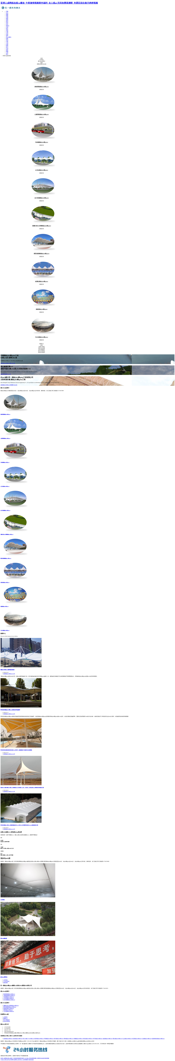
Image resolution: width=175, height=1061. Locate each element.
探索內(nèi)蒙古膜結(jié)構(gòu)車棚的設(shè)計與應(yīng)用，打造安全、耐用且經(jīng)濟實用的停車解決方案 (22, 787)
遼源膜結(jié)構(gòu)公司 (9, 673)
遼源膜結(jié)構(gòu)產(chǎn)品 (8, 363)
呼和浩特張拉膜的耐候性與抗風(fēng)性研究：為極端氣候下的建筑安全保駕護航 (16, 750)
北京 (7, 12)
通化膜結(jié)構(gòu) (117, 1038)
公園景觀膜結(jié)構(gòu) (5, 438)
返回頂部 (5, 982)
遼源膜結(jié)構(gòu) (107, 1038)
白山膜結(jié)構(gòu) (127, 1038)
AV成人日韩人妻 (5, 1059)
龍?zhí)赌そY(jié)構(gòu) (28, 1038)
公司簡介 (41, 59)
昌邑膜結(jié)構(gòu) (18, 1038)
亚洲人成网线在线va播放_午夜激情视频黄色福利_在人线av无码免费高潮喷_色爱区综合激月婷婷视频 (49, 3)
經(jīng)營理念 (41, 350)
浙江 (7, 54)
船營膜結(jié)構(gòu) (39, 1038)
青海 (7, 40)
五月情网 (11, 1059)
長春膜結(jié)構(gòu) (8, 1038)
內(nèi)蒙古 (8, 37)
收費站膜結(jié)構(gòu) (5, 582)
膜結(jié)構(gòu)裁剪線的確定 (8, 669)
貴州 (7, 21)
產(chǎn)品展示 (41, 61)
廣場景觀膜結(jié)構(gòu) (5, 414)
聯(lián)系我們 (41, 352)
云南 (7, 52)
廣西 (7, 20)
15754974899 (6, 981)
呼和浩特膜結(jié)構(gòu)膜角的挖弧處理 (10, 709)
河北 (7, 24)
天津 (7, 48)
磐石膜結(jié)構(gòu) (88, 1038)
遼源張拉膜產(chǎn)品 (6, 374)
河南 (7, 27)
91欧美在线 (31, 1059)
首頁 (41, 58)
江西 (7, 32)
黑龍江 (7, 25)
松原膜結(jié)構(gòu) (137, 1038)
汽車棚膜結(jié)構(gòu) (5, 462)
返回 (41, 62)
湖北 (7, 28)
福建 (7, 15)
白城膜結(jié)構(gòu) (146, 1038)
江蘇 (7, 31)
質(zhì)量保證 (41, 349)
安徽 (7, 11)
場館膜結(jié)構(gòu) (4, 606)
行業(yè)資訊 (42, 346)
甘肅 (7, 17)
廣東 (7, 18)
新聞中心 (41, 343)
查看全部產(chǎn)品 (41, 64)
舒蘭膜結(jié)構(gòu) (78, 1038)
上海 (7, 42)
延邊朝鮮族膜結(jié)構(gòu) (158, 1038)
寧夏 (7, 38)
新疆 (7, 50)
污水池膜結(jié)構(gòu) (5, 630)
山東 (7, 41)
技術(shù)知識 (41, 348)
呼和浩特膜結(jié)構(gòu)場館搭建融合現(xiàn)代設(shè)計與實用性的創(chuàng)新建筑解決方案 (19, 825)
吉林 (7, 34)
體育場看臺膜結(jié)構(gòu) (6, 558)
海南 (7, 22)
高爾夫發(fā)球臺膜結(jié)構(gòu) (7, 534)
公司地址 (5, 980)
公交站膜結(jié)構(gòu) (5, 486)
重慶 (7, 14)
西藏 (7, 51)
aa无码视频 (25, 1059)
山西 (7, 44)
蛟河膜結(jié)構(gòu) (59, 1038)
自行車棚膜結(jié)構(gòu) (5, 510)
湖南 (7, 30)
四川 (7, 47)
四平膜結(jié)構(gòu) (98, 1038)
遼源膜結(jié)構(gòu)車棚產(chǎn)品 (9, 385)
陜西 (7, 45)
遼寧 (7, 35)
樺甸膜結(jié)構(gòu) (68, 1038)
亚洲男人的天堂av (18, 1059)
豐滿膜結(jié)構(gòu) (49, 1038)
